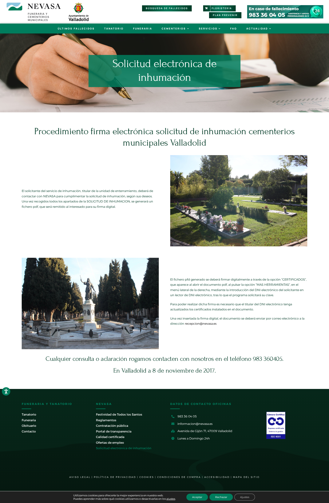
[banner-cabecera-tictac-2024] (285, 6)
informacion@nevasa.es (194, 424)
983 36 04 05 (187, 416)
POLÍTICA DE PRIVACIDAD (115, 477)
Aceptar (197, 497)
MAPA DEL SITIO (246, 477)
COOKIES (146, 477)
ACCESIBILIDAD (217, 477)
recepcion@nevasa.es (200, 323)
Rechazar (221, 497)
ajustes (170, 499)
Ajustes (244, 497)
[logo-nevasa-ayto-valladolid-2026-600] (47, 3)
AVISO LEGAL (79, 477)
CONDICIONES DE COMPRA (179, 477)
